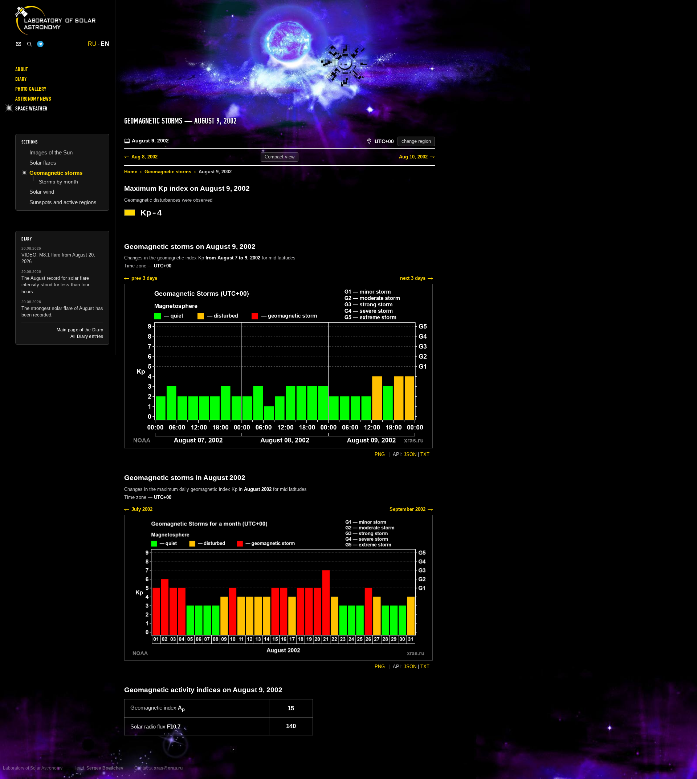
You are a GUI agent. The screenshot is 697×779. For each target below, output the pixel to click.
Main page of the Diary (80, 329)
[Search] (29, 44)
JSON (410, 454)
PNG (380, 454)
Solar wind (41, 192)
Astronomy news (33, 98)
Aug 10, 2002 (413, 157)
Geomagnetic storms (167, 171)
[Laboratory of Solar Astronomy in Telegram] (40, 44)
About (21, 69)
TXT (424, 454)
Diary (21, 79)
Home (130, 171)
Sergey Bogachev (104, 768)
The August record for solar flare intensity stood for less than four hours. (55, 284)
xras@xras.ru (168, 768)
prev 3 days (144, 278)
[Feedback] (18, 44)
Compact (279, 157)
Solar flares (42, 163)
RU (92, 44)
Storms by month (58, 182)
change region (416, 141)
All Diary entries (86, 336)
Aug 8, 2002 (144, 157)
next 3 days (412, 278)
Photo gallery (30, 89)
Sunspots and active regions (63, 202)
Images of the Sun (51, 152)
